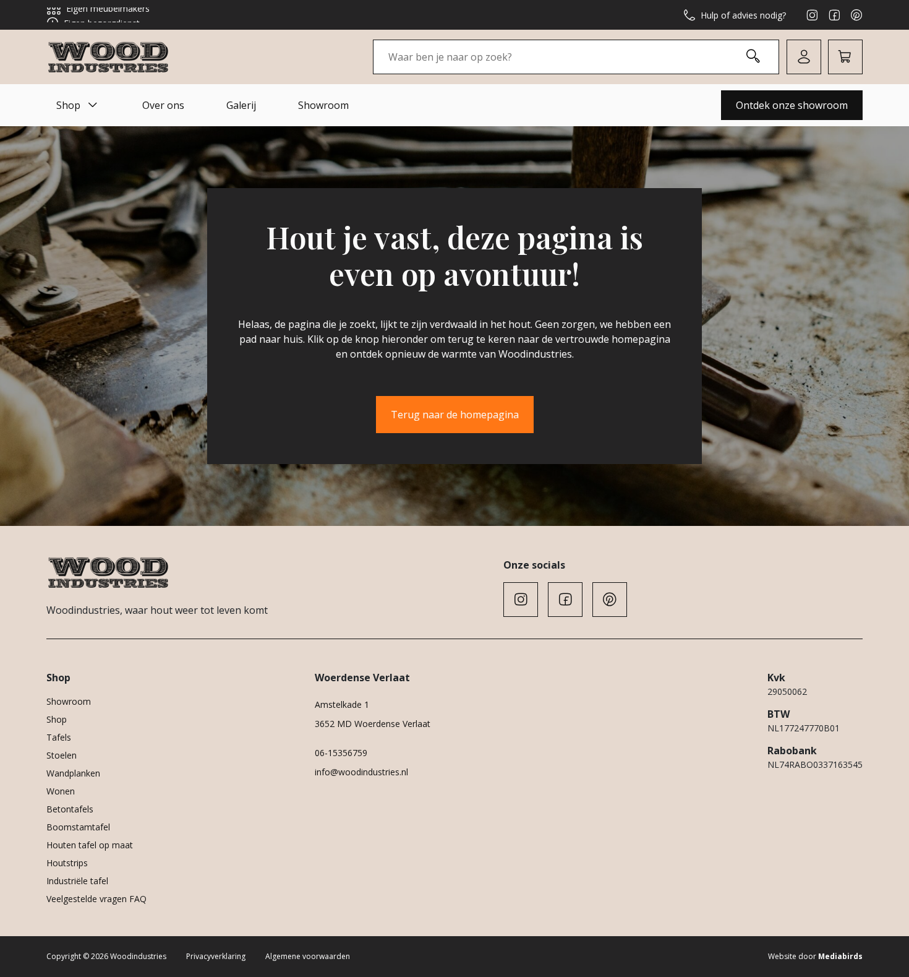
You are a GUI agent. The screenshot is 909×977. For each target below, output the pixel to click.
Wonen (60, 791)
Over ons (163, 105)
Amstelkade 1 (342, 704)
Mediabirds (840, 956)
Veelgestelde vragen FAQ (96, 899)
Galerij (241, 105)
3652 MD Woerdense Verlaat (372, 724)
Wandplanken (73, 773)
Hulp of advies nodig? (743, 15)
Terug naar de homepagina (455, 414)
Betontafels (69, 809)
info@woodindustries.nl (361, 772)
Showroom (323, 105)
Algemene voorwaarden (307, 956)
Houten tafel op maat (89, 845)
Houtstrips (67, 863)
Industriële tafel (77, 881)
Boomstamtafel (78, 827)
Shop (68, 105)
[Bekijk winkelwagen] (845, 57)
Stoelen (61, 755)
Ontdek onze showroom (792, 105)
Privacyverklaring (215, 956)
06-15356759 (341, 753)
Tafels (58, 737)
